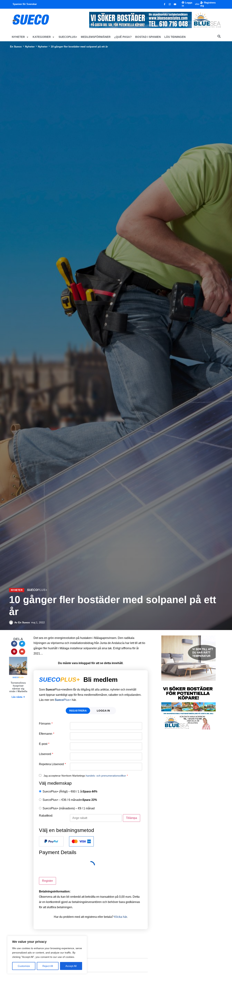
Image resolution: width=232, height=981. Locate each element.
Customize (24, 966)
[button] (20, 37)
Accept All (70, 966)
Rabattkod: (46, 815)
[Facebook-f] (164, 4)
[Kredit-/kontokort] (81, 841)
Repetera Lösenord (52, 764)
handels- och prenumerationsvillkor (106, 775)
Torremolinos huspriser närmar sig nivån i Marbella (18, 687)
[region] (47, 955)
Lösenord (46, 754)
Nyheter (30, 46)
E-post (44, 743)
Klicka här (120, 916)
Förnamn (46, 723)
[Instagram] (170, 4)
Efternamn (46, 733)
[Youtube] (175, 4)
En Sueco (16, 46)
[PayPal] (51, 841)
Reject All (47, 966)
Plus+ (63, 699)
